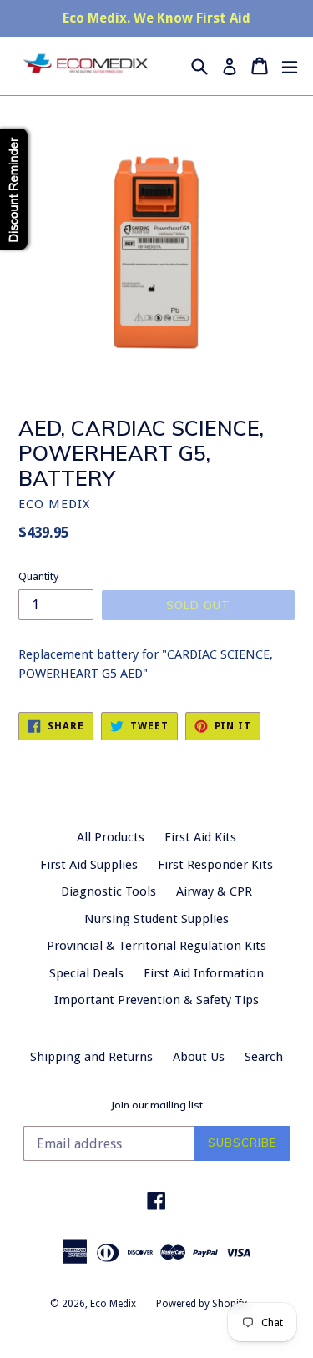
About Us (199, 1056)
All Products (110, 837)
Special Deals (86, 973)
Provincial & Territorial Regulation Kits (156, 945)
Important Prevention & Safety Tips (156, 999)
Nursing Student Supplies (156, 918)
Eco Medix (113, 1304)
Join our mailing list (157, 1105)
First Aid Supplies (89, 864)
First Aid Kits (200, 837)
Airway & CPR (214, 891)
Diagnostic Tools (108, 891)
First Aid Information (204, 973)
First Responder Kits (215, 864)
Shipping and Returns (91, 1056)
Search (264, 1056)
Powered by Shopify (201, 1304)
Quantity (38, 576)
